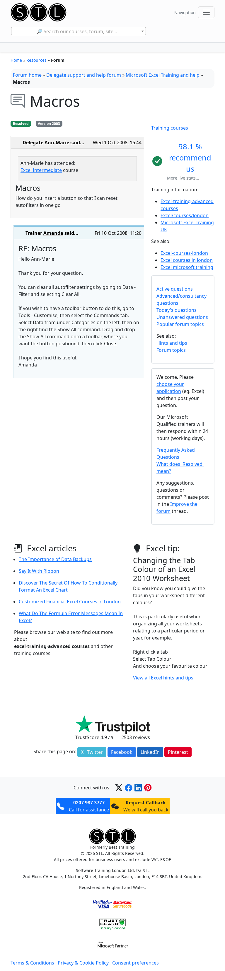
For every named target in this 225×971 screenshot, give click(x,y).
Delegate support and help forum (83, 75)
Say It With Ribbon (39, 571)
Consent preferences (135, 963)
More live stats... (183, 178)
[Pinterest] (147, 787)
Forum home (27, 75)
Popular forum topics (180, 324)
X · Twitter (92, 752)
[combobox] (78, 31)
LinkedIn (150, 752)
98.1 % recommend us (190, 157)
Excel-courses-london (184, 253)
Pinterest (178, 752)
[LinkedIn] (138, 787)
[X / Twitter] (118, 787)
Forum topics (171, 350)
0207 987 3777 (89, 802)
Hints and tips (171, 343)
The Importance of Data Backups (55, 559)
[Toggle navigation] (206, 12)
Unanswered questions (182, 317)
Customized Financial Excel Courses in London (70, 601)
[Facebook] (128, 787)
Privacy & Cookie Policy (83, 963)
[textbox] (78, 31)
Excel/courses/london (185, 215)
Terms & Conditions (32, 963)
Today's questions (176, 310)
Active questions (174, 289)
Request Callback (146, 802)
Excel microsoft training (187, 267)
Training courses (169, 128)
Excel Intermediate (41, 170)
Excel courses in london (187, 260)
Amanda (53, 233)
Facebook (121, 752)
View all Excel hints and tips (163, 677)
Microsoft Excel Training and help (163, 75)
